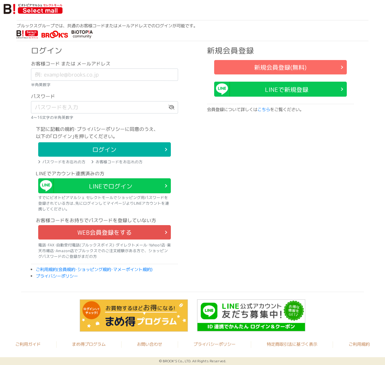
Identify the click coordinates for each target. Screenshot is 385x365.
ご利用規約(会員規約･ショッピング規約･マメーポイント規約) (94, 270)
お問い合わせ (149, 344)
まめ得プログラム (89, 344)
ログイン (104, 149)
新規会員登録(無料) (280, 67)
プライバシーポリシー (57, 276)
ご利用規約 (359, 344)
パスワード (43, 96)
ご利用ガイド (28, 344)
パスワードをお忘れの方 (63, 161)
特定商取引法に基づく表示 (292, 344)
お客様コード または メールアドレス (70, 63)
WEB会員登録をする (104, 232)
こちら (263, 110)
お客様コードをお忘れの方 (119, 161)
